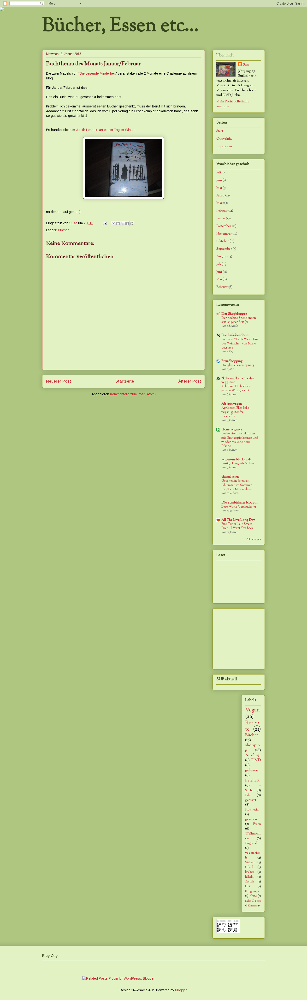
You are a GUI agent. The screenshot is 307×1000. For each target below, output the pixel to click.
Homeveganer (231, 429)
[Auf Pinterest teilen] (131, 223)
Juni (219, 180)
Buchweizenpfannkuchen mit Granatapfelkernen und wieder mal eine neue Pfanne (239, 439)
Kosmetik (252, 809)
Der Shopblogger (234, 314)
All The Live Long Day (238, 520)
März (220, 203)
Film (248, 795)
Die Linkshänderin (234, 335)
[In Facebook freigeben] (127, 223)
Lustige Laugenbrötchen (237, 463)
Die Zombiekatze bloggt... (239, 502)
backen (249, 872)
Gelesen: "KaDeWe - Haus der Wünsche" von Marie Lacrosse (239, 343)
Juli (218, 172)
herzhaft (252, 780)
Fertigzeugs (252, 891)
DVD (256, 760)
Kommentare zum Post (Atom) (133, 394)
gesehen (251, 819)
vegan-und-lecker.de (236, 459)
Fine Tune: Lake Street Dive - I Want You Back (237, 526)
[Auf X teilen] (122, 223)
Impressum (224, 146)
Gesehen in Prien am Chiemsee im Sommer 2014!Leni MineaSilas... (236, 485)
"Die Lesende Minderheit (97, 73)
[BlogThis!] (118, 223)
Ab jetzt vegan (231, 404)
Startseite (124, 381)
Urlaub (249, 867)
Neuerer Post (58, 381)
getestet (250, 800)
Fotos (258, 901)
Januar (220, 218)
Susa (246, 64)
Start (219, 131)
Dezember (223, 226)
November (224, 233)
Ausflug (252, 755)
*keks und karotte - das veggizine (237, 380)
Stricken (250, 862)
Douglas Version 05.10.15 (237, 365)
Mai (219, 188)
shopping (252, 747)
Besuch (249, 882)
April (220, 195)
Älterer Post (189, 381)
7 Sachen (253, 788)
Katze (253, 896)
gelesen (251, 770)
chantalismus (230, 476)
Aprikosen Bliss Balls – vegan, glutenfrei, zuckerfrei (236, 412)
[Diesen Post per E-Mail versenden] (113, 223)
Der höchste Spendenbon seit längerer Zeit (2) (238, 320)
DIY (248, 886)
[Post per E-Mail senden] (104, 223)
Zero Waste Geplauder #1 (238, 506)
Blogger (181, 990)
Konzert (252, 906)
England (251, 843)
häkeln (249, 877)
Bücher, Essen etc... (120, 26)
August (221, 256)
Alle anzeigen (253, 539)
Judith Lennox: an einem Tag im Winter (105, 130)
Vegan (252, 710)
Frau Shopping (232, 361)
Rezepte (252, 726)
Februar (222, 210)
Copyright (224, 138)
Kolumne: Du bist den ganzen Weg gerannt (236, 388)
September (224, 249)
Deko (248, 901)
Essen (257, 824)
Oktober (222, 241)
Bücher (63, 230)
